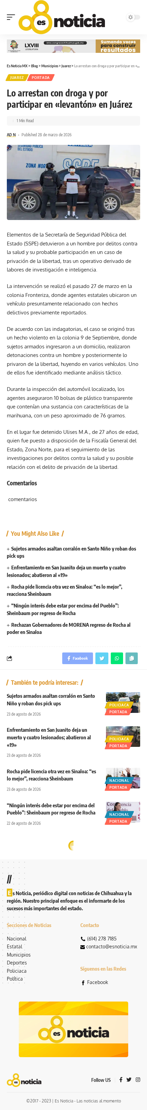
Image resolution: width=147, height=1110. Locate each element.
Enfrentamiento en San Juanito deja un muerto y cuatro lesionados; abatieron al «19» (49, 737)
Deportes (17, 963)
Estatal (14, 946)
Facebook (97, 982)
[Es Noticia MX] (61, 17)
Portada (41, 78)
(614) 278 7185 (102, 938)
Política (15, 979)
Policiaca (119, 705)
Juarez (17, 78)
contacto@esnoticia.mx (111, 946)
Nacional (119, 780)
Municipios (19, 955)
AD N (11, 134)
